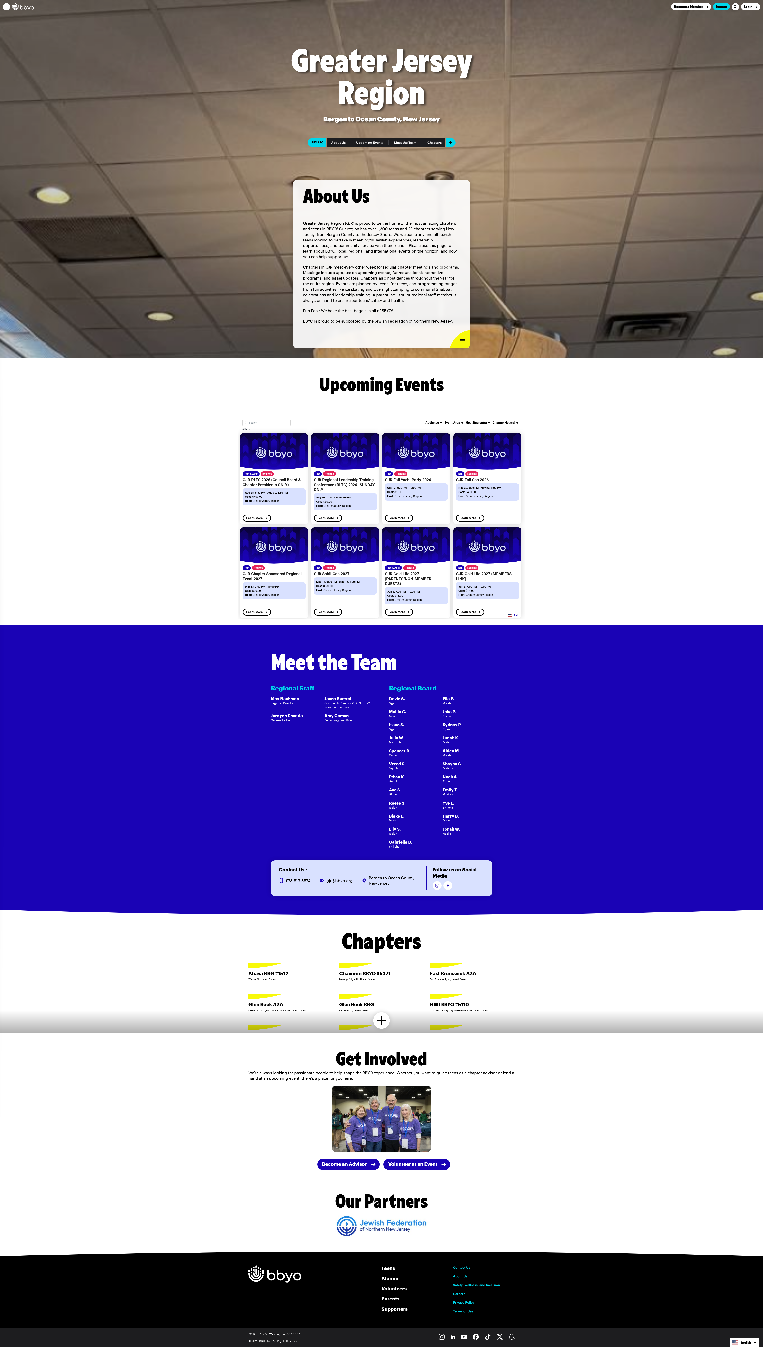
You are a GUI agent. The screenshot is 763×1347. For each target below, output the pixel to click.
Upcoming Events (369, 142)
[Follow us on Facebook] (447, 885)
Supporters (395, 1309)
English (745, 1342)
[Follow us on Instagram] (437, 885)
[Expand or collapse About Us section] (460, 339)
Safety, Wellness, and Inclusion (476, 1285)
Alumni (390, 1278)
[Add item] (451, 142)
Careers (459, 1294)
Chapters (434, 142)
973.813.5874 (298, 880)
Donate (721, 6)
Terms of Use (463, 1311)
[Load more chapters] (381, 1020)
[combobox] (744, 1342)
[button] (6, 6)
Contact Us (461, 1267)
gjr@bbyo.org (339, 880)
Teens (388, 1268)
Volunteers (394, 1288)
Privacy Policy (463, 1302)
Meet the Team (405, 142)
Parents (390, 1298)
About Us (338, 142)
